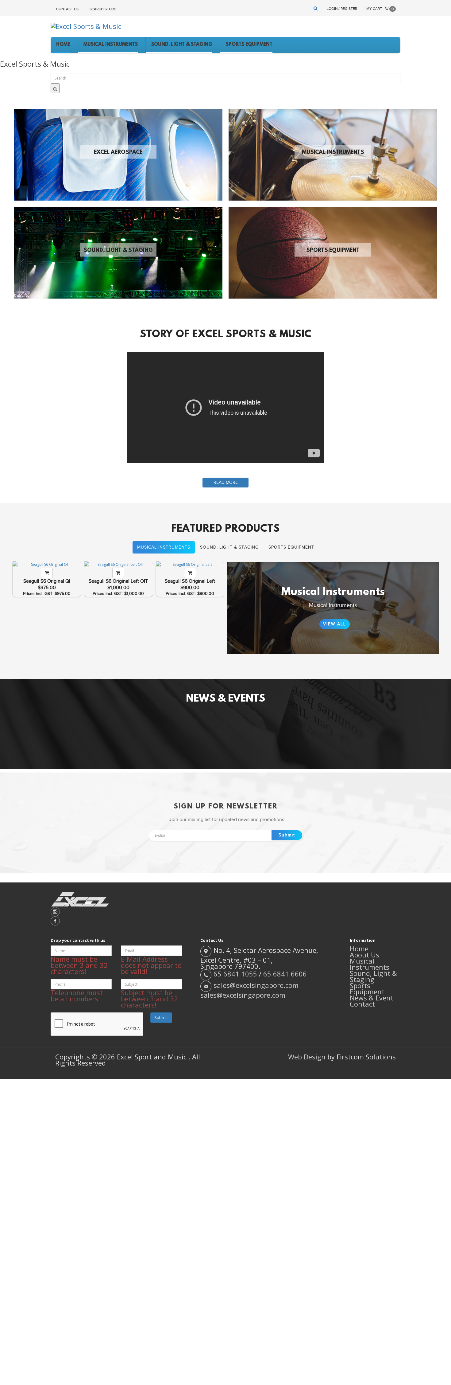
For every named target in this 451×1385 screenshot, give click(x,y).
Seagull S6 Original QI (46, 581)
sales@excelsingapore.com (256, 985)
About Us (364, 954)
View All (334, 624)
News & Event (371, 997)
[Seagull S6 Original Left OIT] (118, 564)
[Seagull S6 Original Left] (190, 564)
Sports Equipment (333, 250)
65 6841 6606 (285, 974)
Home (359, 948)
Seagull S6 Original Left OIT (118, 581)
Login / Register (342, 8)
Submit (287, 835)
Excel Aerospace (118, 153)
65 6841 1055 (235, 974)
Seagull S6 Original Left (190, 581)
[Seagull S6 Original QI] (47, 564)
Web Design (307, 1056)
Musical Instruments (333, 153)
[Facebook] (225, 920)
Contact (362, 1003)
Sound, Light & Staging (118, 250)
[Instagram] (225, 911)
